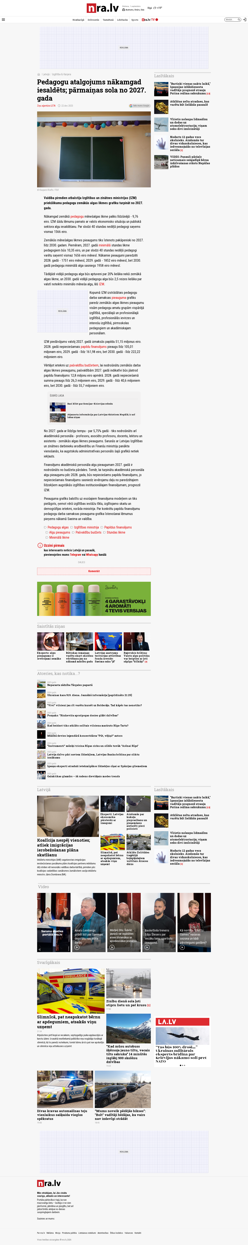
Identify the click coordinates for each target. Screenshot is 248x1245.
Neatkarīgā (78, 19)
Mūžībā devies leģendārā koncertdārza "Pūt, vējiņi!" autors (84, 735)
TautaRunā (108, 19)
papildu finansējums (94, 347)
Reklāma (50, 1233)
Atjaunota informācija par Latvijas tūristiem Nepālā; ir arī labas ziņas (101, 415)
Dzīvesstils (93, 19)
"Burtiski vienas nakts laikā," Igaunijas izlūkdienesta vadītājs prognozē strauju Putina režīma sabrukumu (190, 88)
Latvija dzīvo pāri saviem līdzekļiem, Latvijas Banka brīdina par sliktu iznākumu (93, 756)
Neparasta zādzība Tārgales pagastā (69, 685)
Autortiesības (103, 1233)
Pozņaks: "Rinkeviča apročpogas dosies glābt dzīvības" (82, 715)
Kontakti (138, 1233)
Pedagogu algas (56, 527)
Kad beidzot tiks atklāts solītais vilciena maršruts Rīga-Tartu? (87, 725)
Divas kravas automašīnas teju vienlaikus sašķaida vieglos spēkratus (62, 1115)
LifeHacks (122, 19)
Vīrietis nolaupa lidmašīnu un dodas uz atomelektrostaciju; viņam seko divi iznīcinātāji (189, 124)
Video (43, 886)
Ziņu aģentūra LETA (46, 105)
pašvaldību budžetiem (84, 365)
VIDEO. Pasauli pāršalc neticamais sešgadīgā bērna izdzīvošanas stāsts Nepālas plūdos (190, 161)
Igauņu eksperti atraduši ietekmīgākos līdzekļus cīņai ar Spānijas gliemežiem (97, 766)
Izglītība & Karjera (61, 74)
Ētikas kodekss (116, 1233)
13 (208, 93)
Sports (134, 19)
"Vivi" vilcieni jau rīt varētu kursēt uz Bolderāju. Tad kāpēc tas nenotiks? (94, 705)
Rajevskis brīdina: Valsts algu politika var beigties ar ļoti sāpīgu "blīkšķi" (136, 657)
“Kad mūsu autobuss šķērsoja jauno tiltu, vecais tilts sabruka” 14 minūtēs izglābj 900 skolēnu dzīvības (128, 1054)
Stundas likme (114, 532)
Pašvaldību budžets (86, 532)
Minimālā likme (57, 537)
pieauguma (119, 298)
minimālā (105, 245)
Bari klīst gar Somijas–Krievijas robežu (90, 403)
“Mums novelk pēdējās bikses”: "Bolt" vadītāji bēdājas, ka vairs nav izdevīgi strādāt (120, 1115)
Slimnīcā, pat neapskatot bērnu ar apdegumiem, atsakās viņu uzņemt (112, 858)
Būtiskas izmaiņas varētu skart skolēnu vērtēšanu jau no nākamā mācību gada (79, 657)
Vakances (129, 1233)
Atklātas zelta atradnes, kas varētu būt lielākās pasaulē (189, 103)
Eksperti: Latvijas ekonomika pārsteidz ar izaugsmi (112, 819)
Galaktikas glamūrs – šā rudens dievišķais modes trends (83, 776)
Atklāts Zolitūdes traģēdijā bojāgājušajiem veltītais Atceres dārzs (138, 858)
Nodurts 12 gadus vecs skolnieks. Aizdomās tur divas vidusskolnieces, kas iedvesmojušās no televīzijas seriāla (190, 143)
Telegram (75, 554)
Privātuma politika (69, 1233)
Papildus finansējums (116, 527)
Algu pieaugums (58, 532)
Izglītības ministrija (84, 527)
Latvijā (46, 74)
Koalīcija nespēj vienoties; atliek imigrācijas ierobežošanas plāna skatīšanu (63, 847)
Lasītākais (164, 75)
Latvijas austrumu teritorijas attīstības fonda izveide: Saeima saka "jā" (108, 657)
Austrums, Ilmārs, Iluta (133, 9)
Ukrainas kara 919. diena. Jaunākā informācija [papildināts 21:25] (89, 695)
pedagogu (77, 216)
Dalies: (82, 562)
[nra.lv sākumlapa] (103, 8)
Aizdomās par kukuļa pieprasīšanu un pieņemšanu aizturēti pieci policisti (137, 821)
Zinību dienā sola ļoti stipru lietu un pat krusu (126, 1003)
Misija (57, 1233)
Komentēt (94, 571)
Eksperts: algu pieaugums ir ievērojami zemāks (49, 655)
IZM (101, 284)
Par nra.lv (41, 1233)
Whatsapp (92, 554)
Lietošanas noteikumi (87, 1233)
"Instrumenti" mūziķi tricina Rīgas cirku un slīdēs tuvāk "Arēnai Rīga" (92, 745)
